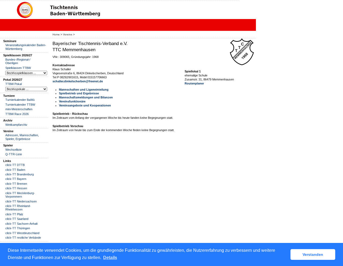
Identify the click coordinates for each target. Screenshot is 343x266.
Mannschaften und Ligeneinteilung (84, 89)
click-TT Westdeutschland (22, 233)
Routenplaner (194, 83)
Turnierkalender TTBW (20, 104)
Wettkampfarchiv (16, 124)
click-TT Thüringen (17, 228)
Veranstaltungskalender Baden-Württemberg (25, 46)
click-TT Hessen (16, 188)
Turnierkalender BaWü (20, 99)
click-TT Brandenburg (19, 174)
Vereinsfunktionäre (72, 101)
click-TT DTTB (15, 165)
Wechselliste (13, 149)
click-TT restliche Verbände (23, 237)
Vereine (67, 34)
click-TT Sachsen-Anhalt (21, 223)
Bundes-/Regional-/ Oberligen (17, 61)
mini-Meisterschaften (18, 109)
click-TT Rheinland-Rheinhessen (18, 207)
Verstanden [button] (313, 254)
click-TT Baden (15, 169)
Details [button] (110, 257)
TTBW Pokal (13, 84)
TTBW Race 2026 (17, 114)
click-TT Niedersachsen (21, 201)
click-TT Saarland (16, 218)
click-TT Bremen (16, 183)
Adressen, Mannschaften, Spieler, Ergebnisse (22, 137)
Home (56, 34)
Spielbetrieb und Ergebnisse (79, 93)
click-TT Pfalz (14, 214)
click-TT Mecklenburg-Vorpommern (20, 194)
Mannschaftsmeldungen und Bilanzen (86, 97)
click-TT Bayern (15, 178)
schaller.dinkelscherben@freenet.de (78, 81)
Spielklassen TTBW (18, 67)
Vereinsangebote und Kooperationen (85, 105)
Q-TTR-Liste (13, 154)
